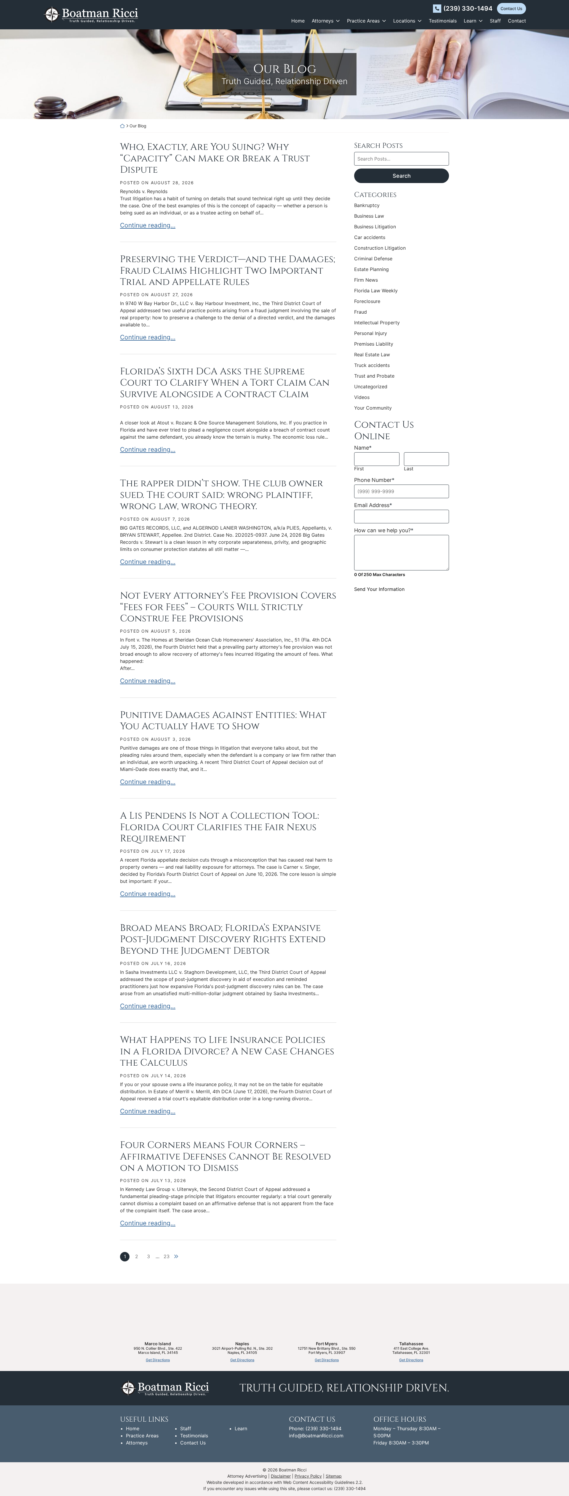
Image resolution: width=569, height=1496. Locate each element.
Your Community (373, 408)
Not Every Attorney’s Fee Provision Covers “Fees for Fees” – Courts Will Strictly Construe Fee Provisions (228, 607)
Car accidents (369, 237)
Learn (470, 21)
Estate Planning (371, 269)
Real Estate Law (372, 354)
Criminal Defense (373, 259)
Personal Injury (370, 333)
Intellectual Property (377, 323)
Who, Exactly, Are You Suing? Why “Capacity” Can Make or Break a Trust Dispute (215, 158)
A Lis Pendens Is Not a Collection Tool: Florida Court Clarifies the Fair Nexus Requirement (219, 827)
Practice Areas (363, 21)
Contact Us (511, 8)
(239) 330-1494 (468, 8)
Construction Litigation (380, 248)
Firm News (366, 280)
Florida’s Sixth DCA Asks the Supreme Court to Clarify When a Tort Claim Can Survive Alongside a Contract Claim (225, 383)
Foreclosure (367, 301)
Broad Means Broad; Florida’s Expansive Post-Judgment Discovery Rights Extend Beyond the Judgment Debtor (222, 939)
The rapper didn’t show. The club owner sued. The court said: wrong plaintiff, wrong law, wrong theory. (221, 495)
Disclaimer (281, 1476)
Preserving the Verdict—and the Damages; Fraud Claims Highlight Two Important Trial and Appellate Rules (227, 270)
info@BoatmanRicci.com (316, 1436)
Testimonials (443, 21)
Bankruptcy (367, 205)
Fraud (360, 312)
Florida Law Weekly (376, 291)
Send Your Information (379, 589)
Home (298, 21)
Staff (495, 21)
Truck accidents (372, 365)
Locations (404, 21)
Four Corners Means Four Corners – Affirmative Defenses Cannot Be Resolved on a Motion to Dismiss (225, 1156)
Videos (362, 397)
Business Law (369, 216)
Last (408, 469)
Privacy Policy (308, 1476)
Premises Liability (373, 344)
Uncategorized (370, 386)
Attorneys (322, 21)
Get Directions (158, 1360)
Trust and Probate (374, 376)
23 (167, 1256)
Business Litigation (375, 227)
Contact (517, 21)
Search (402, 176)
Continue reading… (147, 225)
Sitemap (334, 1476)
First (359, 469)
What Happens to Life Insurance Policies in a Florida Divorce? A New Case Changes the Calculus (227, 1051)
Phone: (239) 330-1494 (315, 1428)
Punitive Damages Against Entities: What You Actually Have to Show (223, 721)
